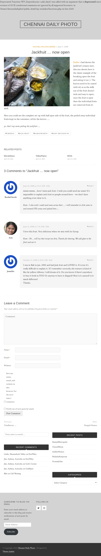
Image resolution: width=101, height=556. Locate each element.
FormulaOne (57, 461)
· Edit (48, 186)
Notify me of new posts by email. (20, 409)
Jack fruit (23, 133)
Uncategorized (48, 47)
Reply (91, 186)
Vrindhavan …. (10, 425)
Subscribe (11, 531)
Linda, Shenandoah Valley (14, 454)
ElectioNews (9, 156)
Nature (36, 47)
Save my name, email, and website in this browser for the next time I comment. (11, 387)
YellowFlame (41, 156)
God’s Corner (31, 464)
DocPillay (32, 454)
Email (7, 357)
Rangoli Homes (90, 425)
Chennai (9, 133)
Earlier (76, 62)
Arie (11, 237)
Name (7, 350)
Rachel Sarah (11, 197)
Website (7, 365)
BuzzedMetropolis (59, 442)
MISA (69, 156)
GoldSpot (29, 468)
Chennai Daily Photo (26, 548)
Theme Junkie (8, 551)
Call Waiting (15, 473)
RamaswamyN (40, 133)
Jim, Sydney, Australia (13, 459)
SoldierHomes (58, 451)
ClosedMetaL (58, 447)
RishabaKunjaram (59, 456)
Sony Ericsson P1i (60, 133)
